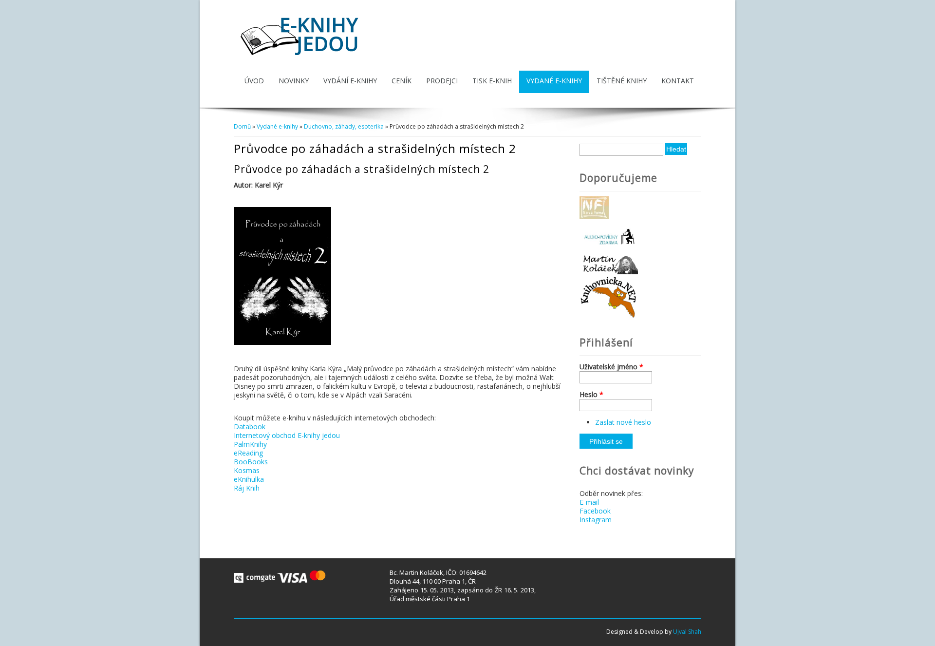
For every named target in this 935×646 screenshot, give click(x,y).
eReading (248, 452)
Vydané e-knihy (554, 80)
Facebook (595, 510)
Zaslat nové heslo (623, 422)
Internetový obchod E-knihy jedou (287, 435)
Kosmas (247, 470)
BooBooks (251, 461)
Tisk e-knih (492, 80)
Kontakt (677, 80)
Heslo (591, 394)
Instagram (596, 519)
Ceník (401, 80)
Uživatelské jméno (611, 366)
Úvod (254, 80)
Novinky (294, 80)
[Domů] (301, 56)
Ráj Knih (247, 488)
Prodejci (442, 80)
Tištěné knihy (622, 80)
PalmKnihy (250, 444)
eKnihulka (249, 479)
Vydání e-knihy (350, 80)
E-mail (589, 502)
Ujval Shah (687, 631)
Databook (249, 426)
